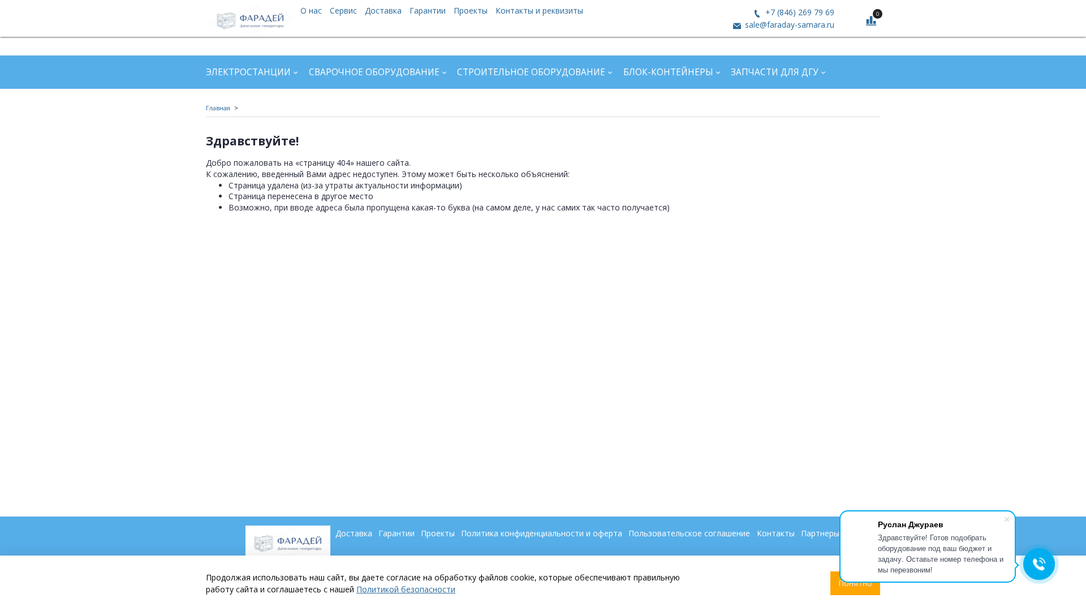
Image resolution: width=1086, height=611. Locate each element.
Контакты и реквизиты (539, 10)
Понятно (855, 583)
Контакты (776, 533)
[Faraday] (250, 18)
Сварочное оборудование (374, 72)
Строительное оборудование (531, 72)
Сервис (343, 10)
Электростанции (248, 72)
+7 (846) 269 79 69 (798, 12)
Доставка (383, 10)
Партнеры (820, 533)
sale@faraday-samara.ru (788, 24)
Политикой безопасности (405, 589)
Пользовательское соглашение (689, 533)
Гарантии (428, 10)
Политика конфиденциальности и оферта (541, 533)
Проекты (471, 10)
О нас (311, 10)
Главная (218, 108)
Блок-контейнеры (668, 72)
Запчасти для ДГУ (774, 72)
